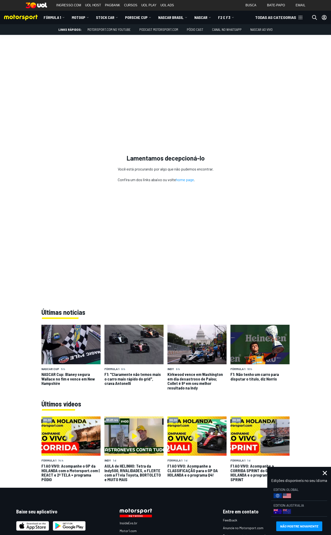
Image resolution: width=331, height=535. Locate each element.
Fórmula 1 (52, 17)
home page (185, 179)
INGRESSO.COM (68, 5)
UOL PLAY (149, 5)
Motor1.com (128, 531)
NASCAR (200, 17)
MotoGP (78, 17)
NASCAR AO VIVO (261, 29)
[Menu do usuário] (324, 17)
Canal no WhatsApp (227, 29)
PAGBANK (112, 5)
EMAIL (300, 5)
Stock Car (105, 17)
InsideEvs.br (128, 523)
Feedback (230, 520)
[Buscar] (314, 17)
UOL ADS (167, 5)
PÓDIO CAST (195, 29)
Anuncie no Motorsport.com (243, 528)
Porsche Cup (136, 17)
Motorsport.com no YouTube (109, 29)
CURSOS (130, 5)
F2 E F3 (224, 17)
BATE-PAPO (276, 5)
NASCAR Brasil (171, 17)
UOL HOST (93, 5)
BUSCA (250, 5)
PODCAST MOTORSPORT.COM (158, 29)
